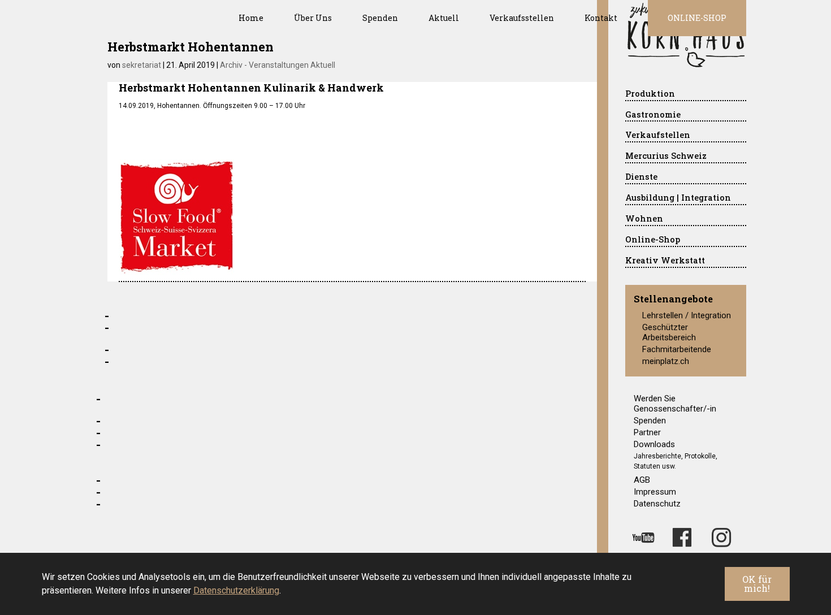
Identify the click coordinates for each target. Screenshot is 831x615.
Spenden (380, 17)
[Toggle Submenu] (726, 94)
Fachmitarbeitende (676, 349)
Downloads (654, 444)
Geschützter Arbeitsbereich (669, 332)
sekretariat (141, 65)
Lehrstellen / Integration (686, 315)
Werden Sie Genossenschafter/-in (675, 403)
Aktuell (444, 17)
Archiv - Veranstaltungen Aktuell (277, 65)
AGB (642, 480)
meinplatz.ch (665, 361)
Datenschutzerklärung (236, 590)
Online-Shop (697, 17)
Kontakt (601, 17)
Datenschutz (657, 504)
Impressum (655, 492)
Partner (647, 432)
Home (251, 17)
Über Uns (313, 17)
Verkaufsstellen (522, 17)
